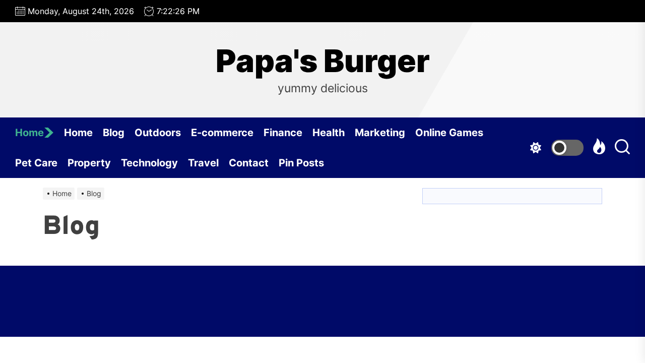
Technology (149, 163)
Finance (283, 133)
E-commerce (222, 133)
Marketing (380, 133)
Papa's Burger (323, 61)
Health (328, 133)
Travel (203, 163)
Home (29, 133)
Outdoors (158, 133)
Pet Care (36, 163)
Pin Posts (301, 163)
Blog (113, 133)
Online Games (449, 133)
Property (89, 163)
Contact (249, 163)
